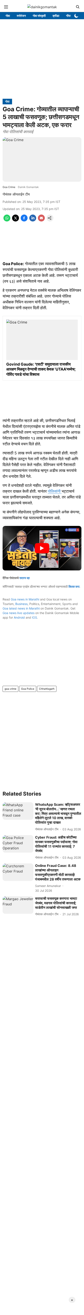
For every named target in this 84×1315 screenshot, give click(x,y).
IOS (34, 617)
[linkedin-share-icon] (32, 220)
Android (19, 617)
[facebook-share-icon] (24, 220)
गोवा (8, 16)
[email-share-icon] (41, 220)
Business (21, 604)
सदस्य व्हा (24, 578)
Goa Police (27, 688)
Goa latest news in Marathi (21, 608)
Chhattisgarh (46, 688)
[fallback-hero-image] (18, 811)
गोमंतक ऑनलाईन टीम (16, 194)
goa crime (10, 688)
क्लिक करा (73, 586)
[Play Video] (42, 548)
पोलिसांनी (55, 491)
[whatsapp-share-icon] (6, 220)
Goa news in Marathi (25, 599)
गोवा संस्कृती (39, 16)
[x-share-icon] (15, 220)
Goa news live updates (18, 613)
